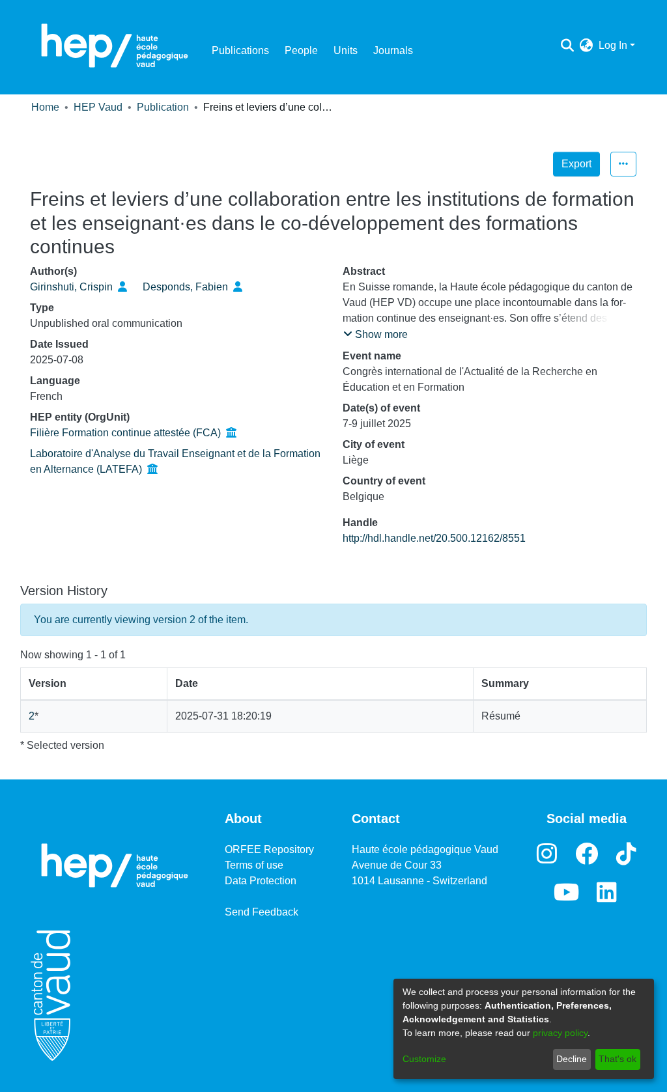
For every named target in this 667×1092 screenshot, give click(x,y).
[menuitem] (586, 45)
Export (576, 163)
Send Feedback (261, 911)
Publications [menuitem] (240, 50)
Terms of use (254, 865)
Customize (424, 1059)
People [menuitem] (301, 50)
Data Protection (260, 880)
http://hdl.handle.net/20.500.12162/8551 (434, 538)
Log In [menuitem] (613, 45)
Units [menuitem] (346, 50)
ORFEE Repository (269, 849)
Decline (571, 1059)
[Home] (115, 45)
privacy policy (560, 1033)
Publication (163, 107)
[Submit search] (568, 45)
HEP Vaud (98, 107)
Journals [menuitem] (393, 50)
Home (45, 107)
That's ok (617, 1059)
